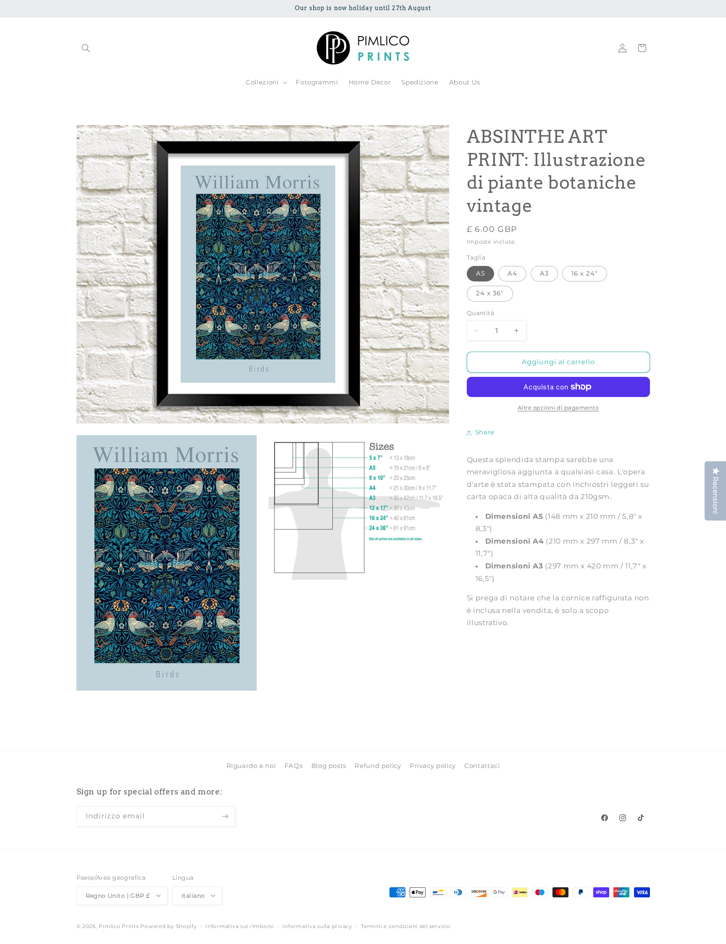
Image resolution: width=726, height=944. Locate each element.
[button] (86, 48)
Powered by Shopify (168, 926)
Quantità (480, 313)
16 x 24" (584, 273)
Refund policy (378, 766)
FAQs (293, 766)
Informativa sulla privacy (317, 926)
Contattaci (482, 766)
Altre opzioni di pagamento (558, 408)
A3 (544, 273)
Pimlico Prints (119, 926)
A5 (480, 273)
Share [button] (485, 432)
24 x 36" (490, 293)
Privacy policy (433, 766)
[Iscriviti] (224, 816)
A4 (512, 273)
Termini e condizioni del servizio (405, 926)
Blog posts (328, 766)
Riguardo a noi (251, 766)
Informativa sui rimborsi (239, 926)
